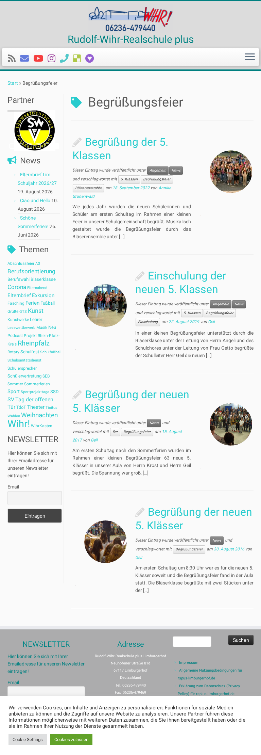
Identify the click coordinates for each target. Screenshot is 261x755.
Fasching (15, 303)
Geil (211, 322)
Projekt (30, 335)
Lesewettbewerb (21, 327)
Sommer (15, 384)
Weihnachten (39, 415)
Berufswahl (18, 279)
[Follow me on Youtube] (40, 58)
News (176, 170)
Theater (36, 407)
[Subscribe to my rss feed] (14, 58)
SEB (46, 376)
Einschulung (148, 322)
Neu (52, 327)
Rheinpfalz (34, 343)
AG (37, 263)
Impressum (188, 662)
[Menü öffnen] (250, 57)
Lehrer (36, 319)
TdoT (21, 407)
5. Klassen (129, 179)
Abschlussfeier (20, 263)
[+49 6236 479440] (66, 58)
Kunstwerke (18, 319)
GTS (23, 311)
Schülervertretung (24, 376)
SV (10, 399)
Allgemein (158, 170)
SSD (54, 391)
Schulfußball (51, 352)
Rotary (13, 352)
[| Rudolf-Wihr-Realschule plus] (130, 18)
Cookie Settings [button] (28, 739)
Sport (13, 391)
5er (115, 432)
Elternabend (37, 288)
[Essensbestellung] (79, 58)
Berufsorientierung (31, 271)
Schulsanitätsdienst (24, 360)
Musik (41, 327)
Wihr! (18, 424)
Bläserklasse (43, 279)
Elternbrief (19, 295)
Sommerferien (37, 384)
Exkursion (43, 295)
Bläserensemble (88, 188)
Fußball (47, 303)
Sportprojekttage (35, 392)
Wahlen (13, 416)
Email (13, 486)
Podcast (15, 335)
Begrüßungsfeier (157, 179)
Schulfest (29, 351)
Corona (16, 287)
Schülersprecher (22, 368)
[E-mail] (26, 58)
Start (12, 83)
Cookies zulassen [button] (71, 739)
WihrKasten (41, 425)
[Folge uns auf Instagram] (54, 58)
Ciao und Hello (35, 200)
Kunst (36, 310)
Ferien (32, 303)
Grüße (12, 311)
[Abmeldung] (91, 58)
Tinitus (51, 407)
